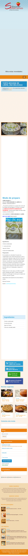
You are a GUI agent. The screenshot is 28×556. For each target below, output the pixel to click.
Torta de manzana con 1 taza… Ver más (21, 416)
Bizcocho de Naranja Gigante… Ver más (20, 400)
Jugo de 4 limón (6, 248)
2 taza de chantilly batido (8, 250)
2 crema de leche (7, 246)
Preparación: (6, 252)
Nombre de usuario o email (7, 448)
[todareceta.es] (4, 477)
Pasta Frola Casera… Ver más (6, 416)
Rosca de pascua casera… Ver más (5, 400)
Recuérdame (5, 457)
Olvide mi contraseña (5, 463)
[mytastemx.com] (10, 477)
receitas (11, 88)
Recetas (10, 89)
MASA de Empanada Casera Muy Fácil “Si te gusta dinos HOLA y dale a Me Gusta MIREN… (15, 543)
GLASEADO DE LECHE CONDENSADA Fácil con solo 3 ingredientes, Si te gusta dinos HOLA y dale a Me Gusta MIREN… (16, 538)
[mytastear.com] (17, 477)
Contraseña (4, 452)
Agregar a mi (15, 363)
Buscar (4, 436)
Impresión (13, 368)
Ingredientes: (6, 241)
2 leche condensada (7, 243)
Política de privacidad (15, 553)
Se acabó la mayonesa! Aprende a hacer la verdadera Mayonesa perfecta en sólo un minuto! (16, 531)
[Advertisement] (14, 27)
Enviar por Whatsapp (14, 374)
